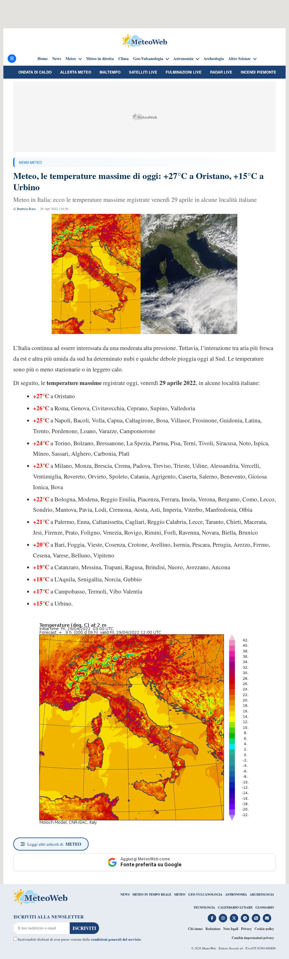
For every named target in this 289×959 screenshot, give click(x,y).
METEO (179, 894)
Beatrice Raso (26, 208)
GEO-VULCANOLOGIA (205, 894)
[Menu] (12, 58)
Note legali (230, 928)
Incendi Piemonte (258, 72)
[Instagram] (223, 918)
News (56, 58)
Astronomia (183, 58)
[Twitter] (234, 918)
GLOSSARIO (264, 907)
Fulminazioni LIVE (184, 72)
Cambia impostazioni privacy (253, 937)
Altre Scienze (239, 58)
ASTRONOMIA (236, 894)
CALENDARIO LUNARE (235, 907)
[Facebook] (212, 918)
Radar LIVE (221, 72)
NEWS (125, 894)
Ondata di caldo (35, 72)
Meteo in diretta (100, 58)
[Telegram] (245, 918)
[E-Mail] (267, 918)
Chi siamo (195, 928)
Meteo (70, 58)
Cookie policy (264, 928)
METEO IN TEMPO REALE (151, 894)
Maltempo (110, 72)
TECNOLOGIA (204, 907)
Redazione (212, 928)
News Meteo (30, 162)
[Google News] (256, 918)
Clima (123, 58)
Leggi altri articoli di (54, 844)
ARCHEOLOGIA (262, 894)
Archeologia (213, 58)
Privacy (246, 928)
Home (43, 58)
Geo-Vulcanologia (148, 58)
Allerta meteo (75, 72)
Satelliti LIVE (143, 72)
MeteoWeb (209, 948)
